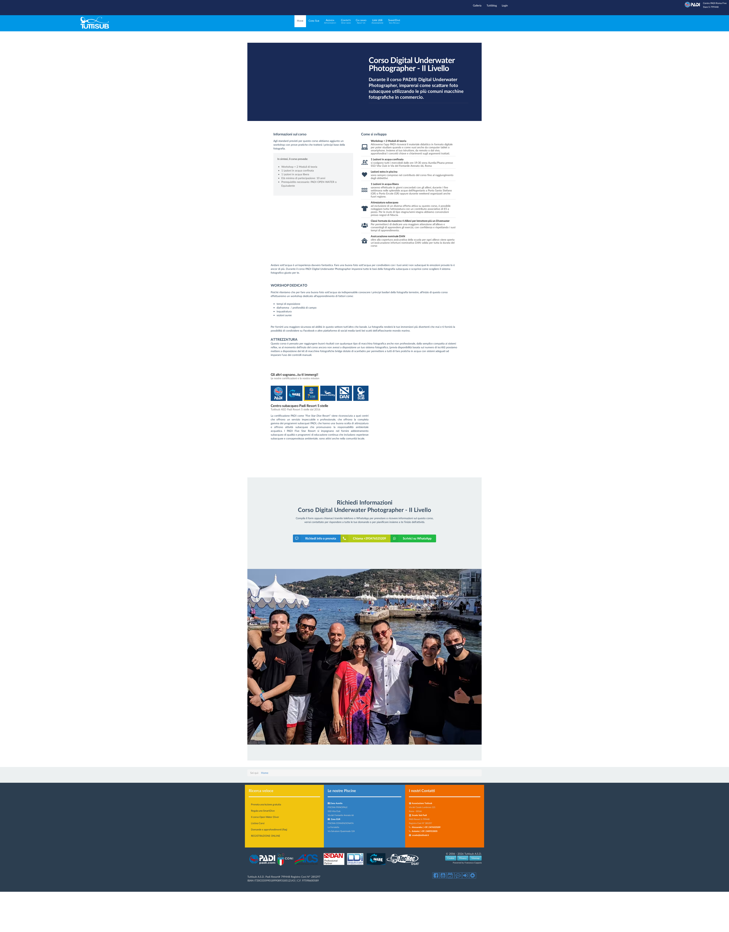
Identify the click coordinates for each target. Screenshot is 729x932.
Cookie (450, 858)
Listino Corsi (257, 823)
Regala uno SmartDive (263, 810)
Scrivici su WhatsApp (417, 538)
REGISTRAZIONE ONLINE (265, 835)
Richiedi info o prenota (320, 538)
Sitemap (475, 858)
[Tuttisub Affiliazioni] (334, 866)
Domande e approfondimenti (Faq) (269, 829)
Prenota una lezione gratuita (266, 804)
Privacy (462, 858)
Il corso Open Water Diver (265, 816)
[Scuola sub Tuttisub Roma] (94, 27)
